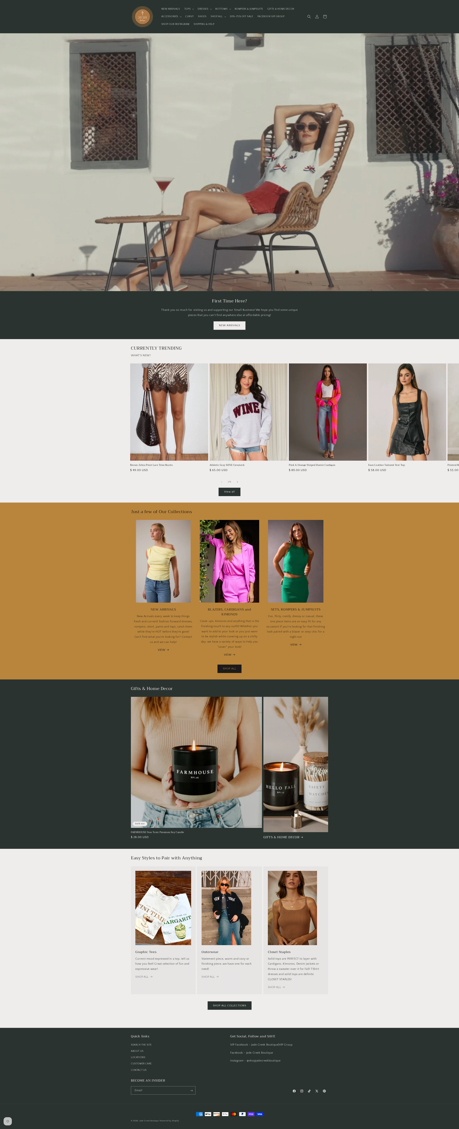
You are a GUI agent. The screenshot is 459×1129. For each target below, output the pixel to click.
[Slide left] (222, 482)
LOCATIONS (138, 1057)
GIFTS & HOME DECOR (281, 837)
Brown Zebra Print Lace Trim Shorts (151, 465)
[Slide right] (237, 482)
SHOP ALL (229, 668)
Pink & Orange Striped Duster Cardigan (312, 465)
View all (229, 491)
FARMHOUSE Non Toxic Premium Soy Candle (157, 832)
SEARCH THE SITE (141, 1044)
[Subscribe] (191, 1090)
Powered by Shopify (169, 1121)
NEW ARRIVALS (229, 325)
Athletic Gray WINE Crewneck (227, 465)
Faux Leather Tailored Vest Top (386, 465)
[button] (188, 9)
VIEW (161, 650)
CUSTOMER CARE (141, 1063)
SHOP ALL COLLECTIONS (229, 1005)
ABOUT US (137, 1051)
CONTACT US (139, 1069)
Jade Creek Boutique (149, 1121)
